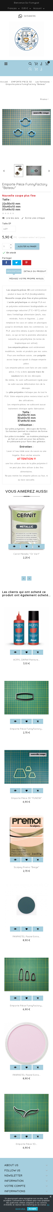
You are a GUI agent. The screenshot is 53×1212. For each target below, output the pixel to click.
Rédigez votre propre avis (26, 278)
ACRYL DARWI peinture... (26, 659)
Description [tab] (14, 271)
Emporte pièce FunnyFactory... (26, 728)
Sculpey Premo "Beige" (26, 867)
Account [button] (39, 8)
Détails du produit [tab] (35, 271)
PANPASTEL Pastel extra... (26, 936)
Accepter (32, 1209)
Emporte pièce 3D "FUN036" (26, 798)
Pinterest (26, 262)
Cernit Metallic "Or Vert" (26, 554)
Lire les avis (10, 218)
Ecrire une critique (33, 218)
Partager (6, 262)
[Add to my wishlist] (26, 546)
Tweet (16, 262)
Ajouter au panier (27, 246)
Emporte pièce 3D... (26, 1144)
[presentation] (23, 578)
